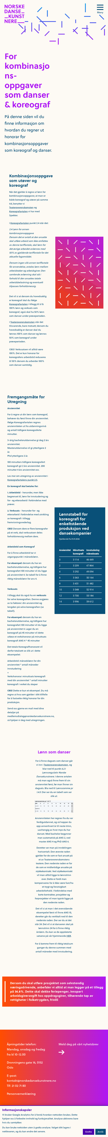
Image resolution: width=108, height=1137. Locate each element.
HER (69, 936)
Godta (88, 1131)
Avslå (100, 1131)
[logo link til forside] (14, 22)
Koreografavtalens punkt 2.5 (22, 480)
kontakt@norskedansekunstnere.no (31, 1081)
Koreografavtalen (18, 211)
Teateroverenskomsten (21, 207)
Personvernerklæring (21, 1094)
